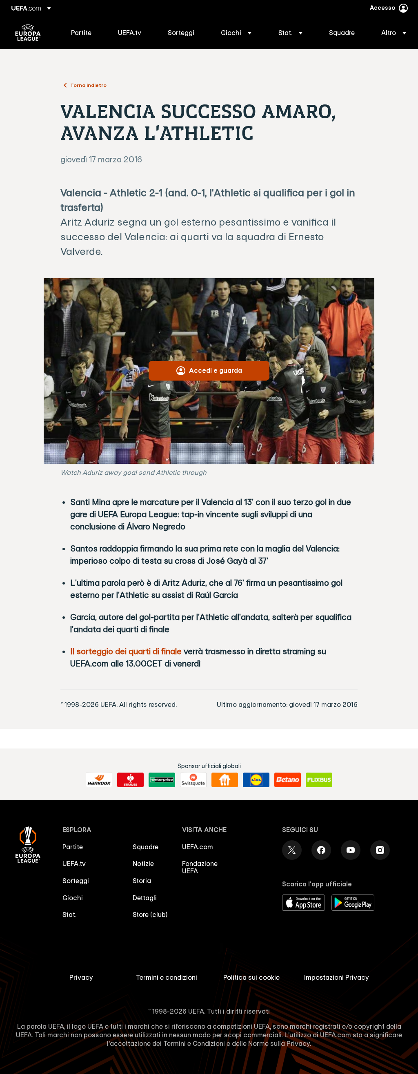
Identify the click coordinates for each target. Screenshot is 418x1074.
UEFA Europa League (28, 32)
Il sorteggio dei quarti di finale (126, 651)
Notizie (143, 863)
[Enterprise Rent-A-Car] (162, 780)
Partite (72, 846)
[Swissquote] (193, 780)
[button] (236, 32)
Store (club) (150, 914)
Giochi (72, 897)
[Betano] (287, 780)
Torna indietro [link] (88, 85)
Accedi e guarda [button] (215, 370)
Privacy (81, 977)
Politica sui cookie (251, 977)
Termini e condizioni (166, 977)
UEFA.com (197, 846)
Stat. (69, 914)
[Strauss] (130, 780)
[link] (81, 32)
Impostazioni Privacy (336, 977)
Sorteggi (75, 880)
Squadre (145, 846)
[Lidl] (256, 780)
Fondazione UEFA (200, 867)
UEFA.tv (74, 863)
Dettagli (145, 897)
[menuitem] (84, 32)
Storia (142, 880)
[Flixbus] (319, 780)
